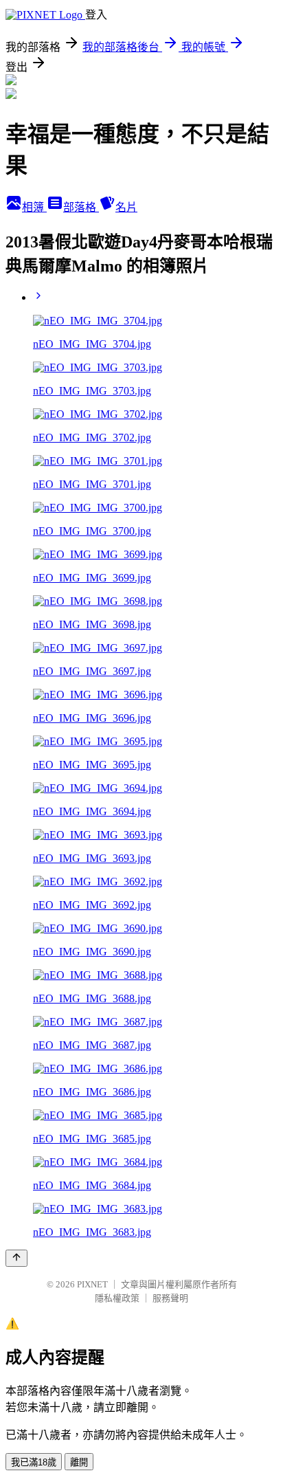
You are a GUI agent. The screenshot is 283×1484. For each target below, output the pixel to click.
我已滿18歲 (33, 1462)
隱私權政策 (117, 1298)
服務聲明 (170, 1298)
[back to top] (16, 1258)
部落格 (81, 207)
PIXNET (92, 1284)
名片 (126, 207)
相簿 (34, 207)
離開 (79, 1462)
